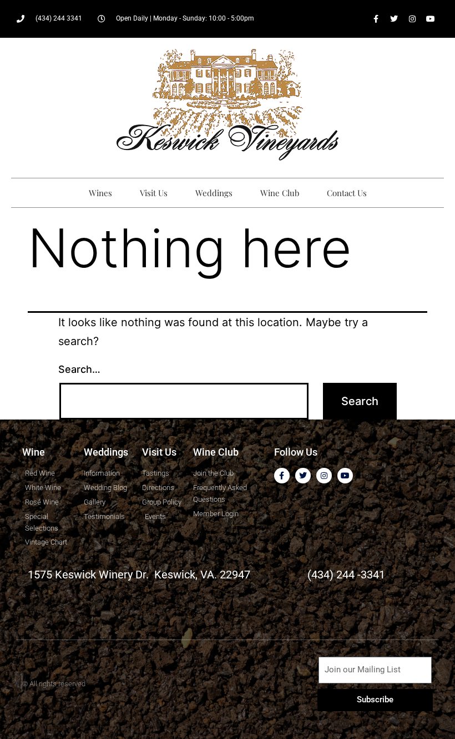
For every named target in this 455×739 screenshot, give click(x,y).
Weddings (213, 192)
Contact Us (347, 192)
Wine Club (279, 192)
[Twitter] (394, 19)
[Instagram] (412, 19)
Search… (79, 369)
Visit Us (154, 192)
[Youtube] (430, 19)
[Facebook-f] (375, 19)
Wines (100, 192)
